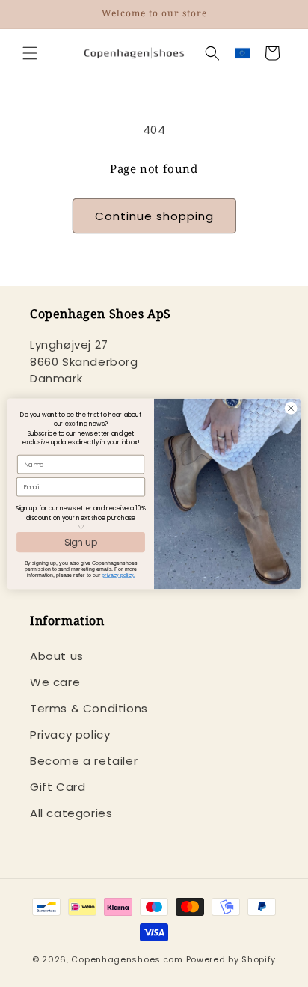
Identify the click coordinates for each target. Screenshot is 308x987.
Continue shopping (154, 216)
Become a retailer (84, 760)
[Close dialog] (291, 408)
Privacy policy (70, 734)
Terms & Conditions (89, 708)
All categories (71, 813)
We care (55, 682)
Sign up (81, 542)
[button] (29, 53)
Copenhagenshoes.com (126, 959)
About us (57, 656)
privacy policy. (118, 575)
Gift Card (57, 787)
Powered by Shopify (231, 959)
